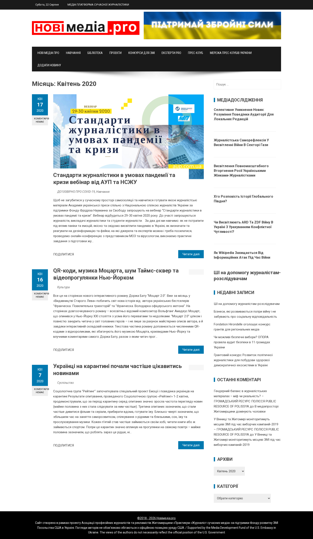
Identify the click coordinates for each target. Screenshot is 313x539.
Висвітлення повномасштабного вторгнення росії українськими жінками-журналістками (241, 170)
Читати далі (191, 254)
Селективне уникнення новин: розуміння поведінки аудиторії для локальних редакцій (244, 114)
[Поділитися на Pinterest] (87, 254)
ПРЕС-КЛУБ (195, 53)
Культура (63, 287)
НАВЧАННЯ (73, 53)
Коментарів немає (41, 120)
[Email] (92, 254)
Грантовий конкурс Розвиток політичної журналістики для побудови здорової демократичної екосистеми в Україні (243, 360)
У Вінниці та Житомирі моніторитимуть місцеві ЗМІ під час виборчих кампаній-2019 (247, 440)
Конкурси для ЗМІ (141, 53)
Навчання (102, 191)
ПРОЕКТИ (115, 53)
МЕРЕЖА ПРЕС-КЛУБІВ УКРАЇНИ (231, 53)
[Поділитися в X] (83, 254)
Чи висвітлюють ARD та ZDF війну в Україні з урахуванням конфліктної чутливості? (243, 227)
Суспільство (65, 382)
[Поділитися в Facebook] (78, 254)
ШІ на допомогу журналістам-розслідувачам (247, 304)
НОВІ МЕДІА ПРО (48, 53)
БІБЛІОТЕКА (95, 53)
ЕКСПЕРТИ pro (171, 53)
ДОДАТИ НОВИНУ (49, 65)
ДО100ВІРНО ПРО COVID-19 (76, 191)
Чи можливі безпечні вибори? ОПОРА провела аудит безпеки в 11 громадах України (242, 342)
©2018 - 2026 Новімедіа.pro (156, 518)
